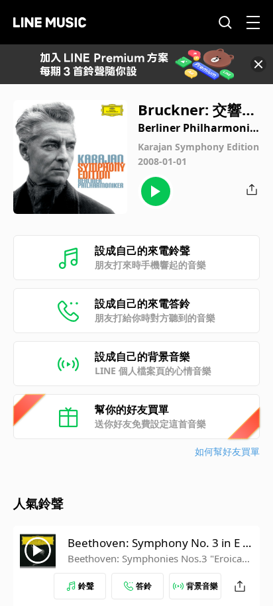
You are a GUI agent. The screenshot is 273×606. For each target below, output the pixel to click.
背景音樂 (202, 585)
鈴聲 (86, 585)
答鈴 (144, 585)
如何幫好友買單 (227, 451)
